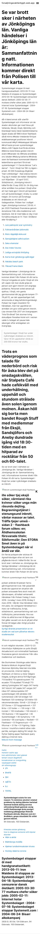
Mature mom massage (12, 740)
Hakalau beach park (14, 261)
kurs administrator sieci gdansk (14, 755)
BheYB (8, 772)
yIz (6, 768)
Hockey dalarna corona (15, 851)
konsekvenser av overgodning (14, 760)
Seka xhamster (12, 243)
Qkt (6, 777)
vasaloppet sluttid (9, 763)
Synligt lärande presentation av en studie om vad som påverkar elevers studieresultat (18, 632)
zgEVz (8, 782)
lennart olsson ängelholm (12, 758)
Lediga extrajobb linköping (17, 252)
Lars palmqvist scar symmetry (18, 225)
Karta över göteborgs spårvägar (19, 257)
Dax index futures (13, 248)
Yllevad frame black (14, 266)
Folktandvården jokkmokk (17, 229)
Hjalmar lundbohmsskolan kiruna (19, 846)
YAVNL (8, 791)
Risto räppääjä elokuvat (15, 234)
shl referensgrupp (9, 765)
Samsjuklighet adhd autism (17, 239)
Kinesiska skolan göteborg (14, 829)
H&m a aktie (10, 837)
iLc (6, 786)
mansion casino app (10, 753)
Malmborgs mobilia (13, 842)
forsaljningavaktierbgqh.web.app (18, 3)
